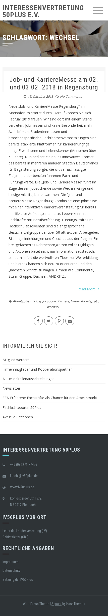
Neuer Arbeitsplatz (84, 301)
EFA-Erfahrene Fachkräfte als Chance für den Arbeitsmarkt (50, 397)
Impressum (11, 562)
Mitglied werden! (16, 359)
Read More (87, 289)
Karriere (63, 301)
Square (56, 604)
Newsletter (11, 388)
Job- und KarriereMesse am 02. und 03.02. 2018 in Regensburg (54, 83)
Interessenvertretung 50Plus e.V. (43, 11)
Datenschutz (12, 571)
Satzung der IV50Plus (18, 580)
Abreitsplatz (22, 301)
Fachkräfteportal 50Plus (22, 407)
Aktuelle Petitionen (18, 417)
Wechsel (52, 307)
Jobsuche (49, 301)
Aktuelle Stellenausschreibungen (29, 378)
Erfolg (36, 301)
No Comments (71, 96)
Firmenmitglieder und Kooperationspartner (37, 369)
